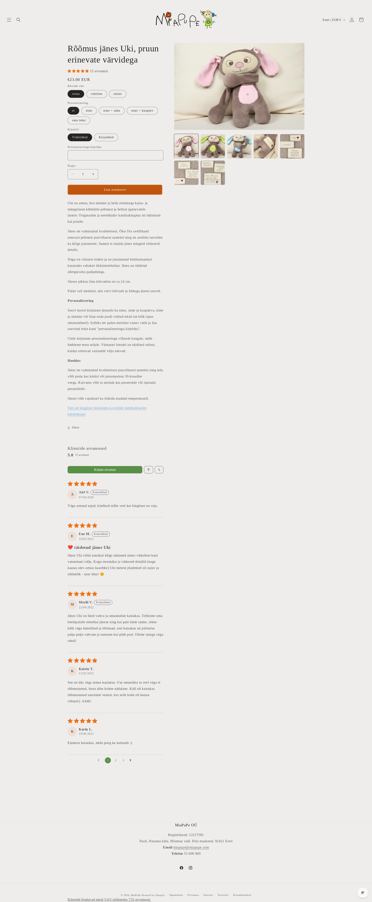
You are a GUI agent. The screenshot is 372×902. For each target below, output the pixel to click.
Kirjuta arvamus (105, 469)
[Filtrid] (148, 469)
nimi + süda (111, 110)
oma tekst (79, 120)
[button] (9, 20)
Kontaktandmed (242, 895)
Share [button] (75, 427)
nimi (89, 110)
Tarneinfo (223, 895)
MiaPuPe (136, 895)
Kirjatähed (106, 137)
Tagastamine (176, 895)
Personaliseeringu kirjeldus (85, 147)
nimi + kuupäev (142, 110)
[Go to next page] (131, 760)
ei (73, 110)
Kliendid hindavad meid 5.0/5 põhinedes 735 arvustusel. (109, 899)
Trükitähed (80, 137)
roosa (76, 93)
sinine (117, 93)
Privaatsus (193, 895)
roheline (96, 93)
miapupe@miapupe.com (191, 847)
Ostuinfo (208, 895)
